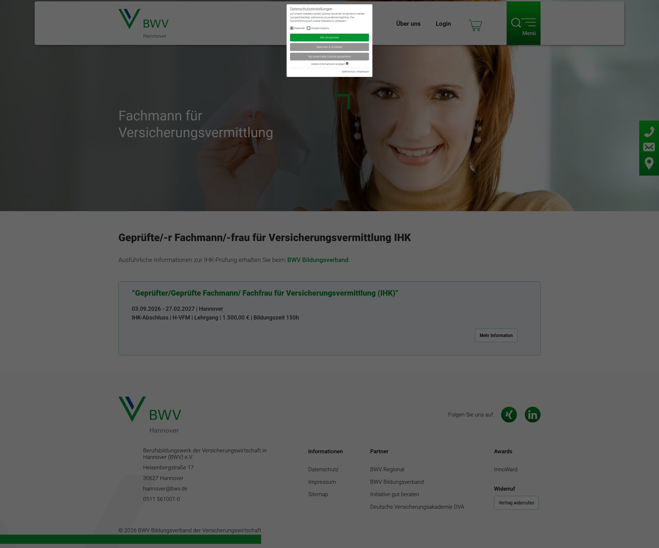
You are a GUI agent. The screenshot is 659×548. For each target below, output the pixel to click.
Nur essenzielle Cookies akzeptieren (329, 56)
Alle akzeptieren (329, 37)
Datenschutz (348, 71)
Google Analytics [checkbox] (320, 28)
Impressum (363, 71)
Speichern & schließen (329, 47)
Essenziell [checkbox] (299, 28)
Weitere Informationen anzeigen (328, 64)
